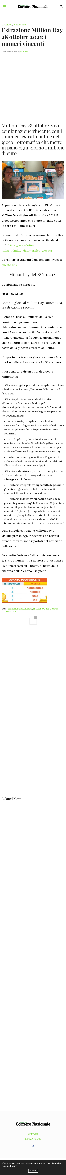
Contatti (33, 1134)
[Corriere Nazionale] (33, 6)
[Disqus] (33, 673)
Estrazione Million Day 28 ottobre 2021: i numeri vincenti (32, 36)
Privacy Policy (33, 1139)
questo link (9, 265)
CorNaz (24, 52)
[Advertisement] (33, 86)
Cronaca (7, 24)
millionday (39, 609)
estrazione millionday (20, 609)
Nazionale (19, 24)
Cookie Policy (9, 1166)
